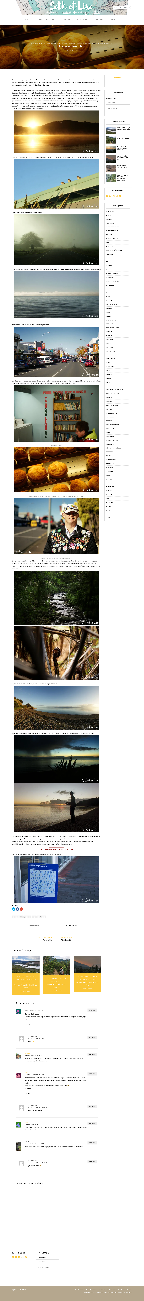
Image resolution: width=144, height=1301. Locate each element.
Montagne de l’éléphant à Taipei (56, 985)
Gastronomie (36, 43)
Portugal (109, 421)
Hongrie (109, 331)
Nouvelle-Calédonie (113, 386)
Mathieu (28, 1122)
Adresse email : (111, 99)
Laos (108, 370)
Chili (108, 293)
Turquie (109, 494)
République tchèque (113, 448)
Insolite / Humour (56, 43)
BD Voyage (82, 20)
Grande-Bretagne (112, 328)
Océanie (81, 43)
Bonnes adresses (112, 273)
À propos (15, 1290)
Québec (108, 432)
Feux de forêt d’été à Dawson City (87, 983)
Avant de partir (112, 258)
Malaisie (109, 374)
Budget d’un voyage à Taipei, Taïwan (123, 148)
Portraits (110, 417)
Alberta (109, 219)
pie (34, 917)
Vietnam (109, 510)
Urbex (108, 498)
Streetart (110, 471)
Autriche (109, 254)
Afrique (109, 215)
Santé (108, 456)
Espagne (109, 308)
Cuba (108, 297)
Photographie (111, 413)
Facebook (118, 77)
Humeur (109, 335)
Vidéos (67, 20)
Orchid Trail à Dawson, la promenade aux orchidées (122, 177)
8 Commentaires (34, 925)
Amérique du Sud (112, 231)
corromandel (17, 917)
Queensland (110, 436)
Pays (27, 20)
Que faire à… (110, 428)
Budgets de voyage (113, 281)
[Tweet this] (70, 926)
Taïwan (59, 981)
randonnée (41, 917)
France (108, 316)
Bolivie (108, 269)
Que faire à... (54, 978)
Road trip (109, 43)
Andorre (109, 234)
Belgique (109, 265)
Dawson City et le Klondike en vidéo (25, 986)
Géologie (19, 979)
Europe (108, 312)
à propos (98, 20)
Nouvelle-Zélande (70, 43)
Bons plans (110, 277)
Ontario (109, 401)
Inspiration (110, 359)
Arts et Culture (112, 238)
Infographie (110, 351)
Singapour (110, 463)
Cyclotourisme (111, 304)
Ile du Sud (109, 343)
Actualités (110, 211)
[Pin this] (76, 926)
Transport (110, 490)
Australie (109, 246)
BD (107, 262)
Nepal (108, 382)
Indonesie (109, 347)
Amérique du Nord (22, 976)
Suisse (108, 475)
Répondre (92, 1010)
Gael (27, 1072)
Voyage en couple (112, 514)
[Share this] (67, 926)
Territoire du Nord (113, 483)
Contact (115, 20)
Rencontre (101, 43)
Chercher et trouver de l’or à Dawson (123, 167)
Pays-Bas (109, 409)
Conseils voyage (46, 20)
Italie (108, 362)
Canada (32, 976)
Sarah (27, 1053)
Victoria (109, 502)
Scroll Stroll (111, 459)
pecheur (27, 917)
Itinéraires (110, 366)
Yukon (28, 982)
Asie (48, 978)
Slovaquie (110, 467)
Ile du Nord (45, 43)
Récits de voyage (91, 43)
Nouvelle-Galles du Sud (114, 390)
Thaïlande (110, 487)
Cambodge (110, 285)
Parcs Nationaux (112, 405)
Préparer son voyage (113, 425)
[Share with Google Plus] (73, 926)
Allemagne (110, 223)
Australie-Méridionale (114, 250)
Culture (109, 300)
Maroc (108, 378)
